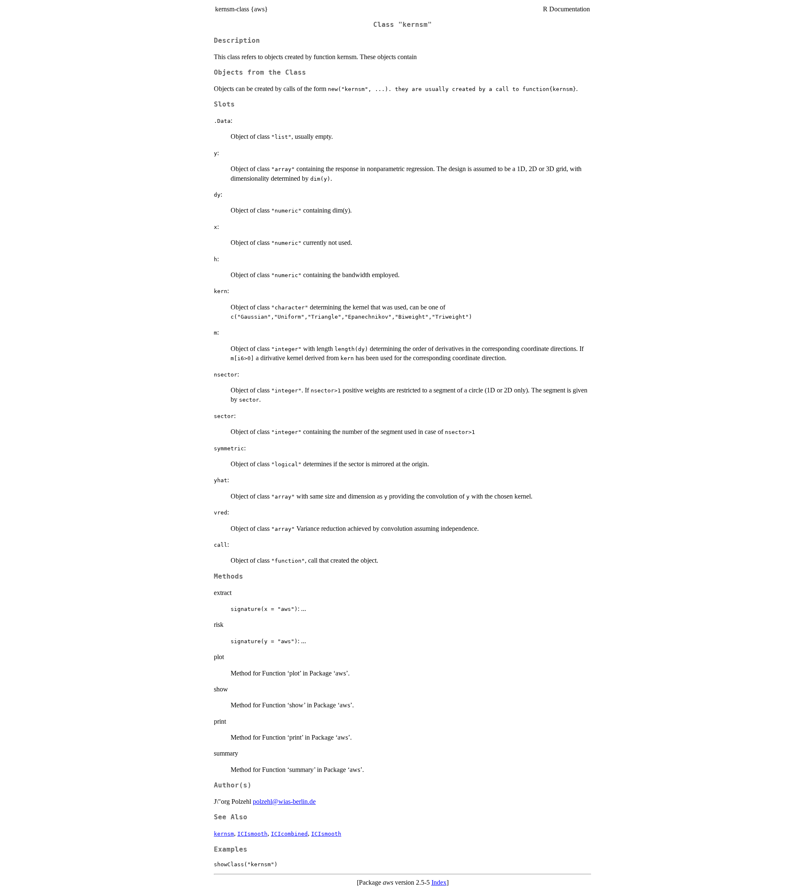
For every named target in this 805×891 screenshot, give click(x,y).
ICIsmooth (252, 834)
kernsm (224, 834)
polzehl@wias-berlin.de (284, 801)
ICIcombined (289, 834)
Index (439, 882)
